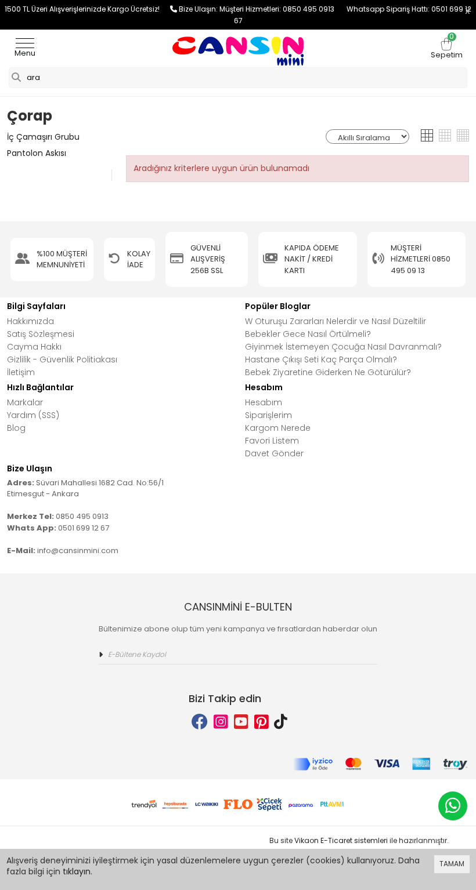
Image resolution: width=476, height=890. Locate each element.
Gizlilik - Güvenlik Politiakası (62, 359)
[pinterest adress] (261, 722)
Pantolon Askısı (36, 153)
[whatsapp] (452, 805)
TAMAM (451, 864)
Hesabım (263, 402)
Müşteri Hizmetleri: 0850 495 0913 (283, 9)
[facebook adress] (200, 722)
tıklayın (77, 871)
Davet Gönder (274, 453)
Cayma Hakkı (34, 347)
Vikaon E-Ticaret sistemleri (341, 840)
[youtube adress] (241, 722)
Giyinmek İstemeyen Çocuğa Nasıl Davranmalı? (343, 347)
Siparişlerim (268, 415)
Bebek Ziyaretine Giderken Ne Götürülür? (328, 372)
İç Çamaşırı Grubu (43, 137)
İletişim (21, 372)
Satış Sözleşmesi (40, 334)
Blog (16, 428)
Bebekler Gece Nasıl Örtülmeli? (308, 334)
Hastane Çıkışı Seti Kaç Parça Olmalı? (321, 359)
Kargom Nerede (278, 428)
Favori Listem (272, 440)
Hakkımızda (30, 321)
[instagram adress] (221, 722)
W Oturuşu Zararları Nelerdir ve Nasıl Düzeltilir (335, 321)
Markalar (25, 402)
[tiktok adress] (280, 722)
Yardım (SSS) (33, 415)
